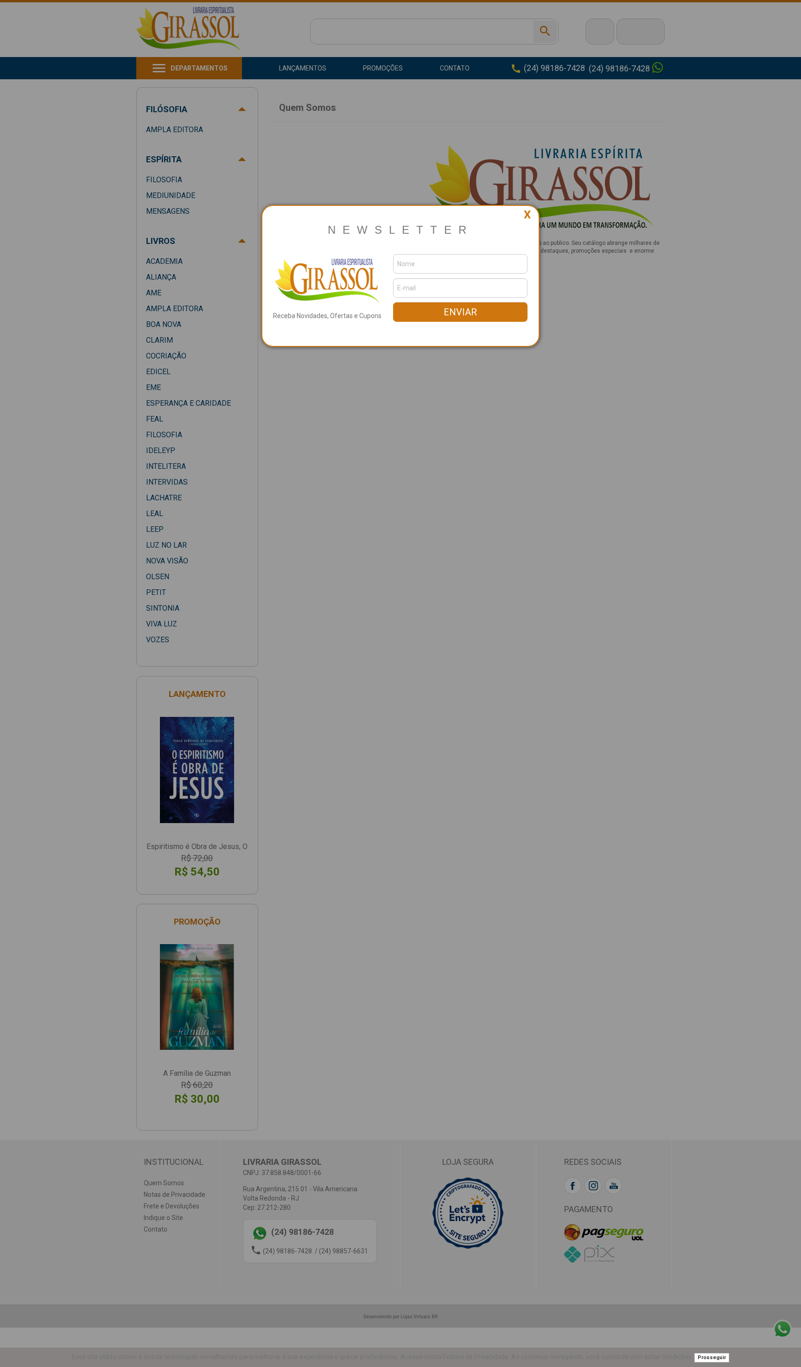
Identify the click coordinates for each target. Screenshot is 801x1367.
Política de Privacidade (476, 1357)
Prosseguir (712, 1357)
